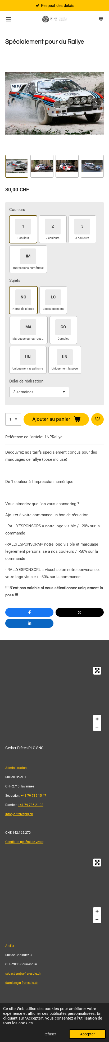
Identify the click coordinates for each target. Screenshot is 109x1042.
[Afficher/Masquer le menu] (8, 19)
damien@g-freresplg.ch (21, 983)
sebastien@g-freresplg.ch (23, 973)
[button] (16, 166)
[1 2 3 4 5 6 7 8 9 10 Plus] (13, 419)
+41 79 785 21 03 (30, 805)
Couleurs (17, 209)
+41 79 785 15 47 (33, 795)
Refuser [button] (49, 1034)
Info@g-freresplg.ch (19, 814)
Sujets (14, 280)
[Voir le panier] (100, 19)
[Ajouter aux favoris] (97, 419)
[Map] (54, 699)
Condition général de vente (24, 842)
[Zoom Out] (97, 727)
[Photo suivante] (95, 103)
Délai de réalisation (26, 381)
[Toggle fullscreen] (97, 671)
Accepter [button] (87, 1034)
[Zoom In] (97, 719)
